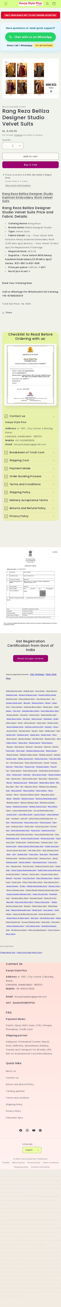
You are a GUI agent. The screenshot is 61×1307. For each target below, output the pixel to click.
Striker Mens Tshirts (14, 719)
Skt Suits (26, 719)
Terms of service (50, 1162)
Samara (35, 731)
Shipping (18, 135)
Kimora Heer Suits (31, 822)
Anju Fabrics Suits (33, 926)
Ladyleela (15, 818)
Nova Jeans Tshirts (39, 774)
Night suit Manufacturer (37, 930)
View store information (18, 185)
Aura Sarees (48, 910)
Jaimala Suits (22, 854)
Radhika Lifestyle (45, 754)
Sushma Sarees (13, 715)
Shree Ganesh (29, 723)
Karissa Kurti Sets (47, 838)
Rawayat (10, 746)
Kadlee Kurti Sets (51, 846)
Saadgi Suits (46, 735)
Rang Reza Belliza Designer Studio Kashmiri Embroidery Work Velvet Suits (27, 197)
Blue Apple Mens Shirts (24, 902)
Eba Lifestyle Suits (51, 882)
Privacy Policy (13, 1111)
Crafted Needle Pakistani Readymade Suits (42, 890)
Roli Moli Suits (37, 739)
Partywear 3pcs (14, 1117)
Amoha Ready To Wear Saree (18, 918)
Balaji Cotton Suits (39, 906)
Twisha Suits (47, 707)
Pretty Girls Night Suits (33, 762)
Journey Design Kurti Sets (17, 850)
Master (9, 798)
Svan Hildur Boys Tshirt (50, 711)
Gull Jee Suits (28, 866)
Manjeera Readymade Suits (46, 798)
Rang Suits (20, 750)
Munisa (9, 782)
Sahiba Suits (50, 731)
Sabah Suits (35, 735)
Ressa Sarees (47, 743)
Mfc (21, 786)
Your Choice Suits (43, 699)
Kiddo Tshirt (29, 826)
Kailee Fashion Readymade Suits (31, 846)
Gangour (24, 874)
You (53, 699)
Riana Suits (23, 743)
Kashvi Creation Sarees (30, 838)
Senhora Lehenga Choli (34, 727)
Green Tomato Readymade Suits (23, 870)
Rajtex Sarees (51, 750)
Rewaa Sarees (34, 743)
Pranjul (46, 762)
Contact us (12, 1077)
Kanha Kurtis (21, 842)
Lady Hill (23, 818)
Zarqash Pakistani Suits (28, 695)
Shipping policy (21, 1167)
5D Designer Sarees (19, 930)
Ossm (9, 774)
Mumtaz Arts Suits (20, 782)
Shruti (20, 723)
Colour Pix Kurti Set (40, 894)
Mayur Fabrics (41, 790)
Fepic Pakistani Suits (44, 878)
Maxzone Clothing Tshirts (29, 794)
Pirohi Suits (18, 766)
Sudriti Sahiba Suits (48, 715)
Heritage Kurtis (45, 858)
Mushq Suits (53, 778)
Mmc (17, 786)
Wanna (47, 703)
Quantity (6, 140)
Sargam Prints (12, 731)
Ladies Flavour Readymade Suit (41, 818)
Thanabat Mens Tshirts (30, 711)
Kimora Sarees (45, 822)
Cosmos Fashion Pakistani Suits (19, 894)
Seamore (48, 727)
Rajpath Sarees (12, 754)
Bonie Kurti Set (50, 898)
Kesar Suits (35, 830)
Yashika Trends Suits (14, 703)
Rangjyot (47, 746)
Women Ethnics (38, 703)
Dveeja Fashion (12, 886)
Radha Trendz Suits (25, 758)
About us (11, 1071)
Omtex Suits (17, 774)
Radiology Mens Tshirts (29, 754)
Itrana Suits (33, 854)
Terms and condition (17, 1097)
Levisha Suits (12, 814)
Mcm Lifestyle (16, 790)
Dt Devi (22, 886)
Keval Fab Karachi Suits (20, 830)
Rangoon (29, 746)
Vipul (8, 707)
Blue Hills (10, 902)
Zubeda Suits (29, 691)
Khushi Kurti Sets (42, 826)
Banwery (27, 906)
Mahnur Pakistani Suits (29, 802)
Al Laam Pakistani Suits (31, 922)
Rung (54, 735)
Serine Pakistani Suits (15, 727)
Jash (14, 854)
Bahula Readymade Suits (21, 910)
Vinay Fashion (16, 707)
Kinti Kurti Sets (17, 822)
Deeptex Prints (54, 886)
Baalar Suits (37, 910)
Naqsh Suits (16, 778)
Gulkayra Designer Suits (44, 866)
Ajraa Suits (45, 922)
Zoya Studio (40, 691)
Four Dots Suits (29, 878)
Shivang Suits (52, 723)
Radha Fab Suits (41, 758)
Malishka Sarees (13, 802)
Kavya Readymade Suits (44, 834)
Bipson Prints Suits (42, 902)
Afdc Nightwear (37, 674)
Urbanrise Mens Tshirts (32, 707)
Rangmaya (38, 746)
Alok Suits (34, 918)
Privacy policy (34, 1162)
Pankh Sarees (16, 770)
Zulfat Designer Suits (14, 691)
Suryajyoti (24, 715)
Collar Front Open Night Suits (29, 952)
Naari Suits (43, 778)
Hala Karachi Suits (40, 862)
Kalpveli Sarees (34, 842)
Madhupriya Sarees (20, 806)
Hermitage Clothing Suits (28, 858)
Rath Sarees (19, 746)
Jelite (9, 854)
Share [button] (9, 312)
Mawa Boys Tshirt (47, 794)
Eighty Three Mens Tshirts (32, 882)
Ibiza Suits (44, 854)
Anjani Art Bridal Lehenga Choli (25, 914)
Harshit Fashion (25, 862)
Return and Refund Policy (20, 1084)
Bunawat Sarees (36, 898)
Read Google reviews (30, 658)
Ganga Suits (34, 874)
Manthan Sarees (27, 798)
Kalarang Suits (47, 842)
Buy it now (30, 164)
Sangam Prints (24, 731)
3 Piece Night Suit (7, 952)
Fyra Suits (17, 878)
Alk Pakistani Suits (47, 918)
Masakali (16, 798)
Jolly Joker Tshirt (34, 850)
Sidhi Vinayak (37, 719)
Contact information (40, 1167)
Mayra (16, 794)
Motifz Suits (33, 782)
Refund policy (18, 1162)
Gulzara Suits (16, 866)
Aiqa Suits (55, 922)
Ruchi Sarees (12, 739)
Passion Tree (30, 766)
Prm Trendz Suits (16, 762)
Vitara (54, 703)
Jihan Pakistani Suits (50, 850)
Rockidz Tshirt (50, 739)
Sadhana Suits (22, 735)
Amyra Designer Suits (47, 914)
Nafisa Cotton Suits (29, 778)
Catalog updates (15, 1091)
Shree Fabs (41, 723)
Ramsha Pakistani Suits (35, 750)
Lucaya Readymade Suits (22, 810)
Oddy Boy (27, 774)
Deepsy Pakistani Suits (15, 890)
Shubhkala (48, 719)
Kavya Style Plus (28, 1159)
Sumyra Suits (34, 715)
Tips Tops (16, 711)
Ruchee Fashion (24, 739)
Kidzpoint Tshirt (17, 826)
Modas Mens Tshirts (46, 782)
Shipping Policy (14, 1104)
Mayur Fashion (28, 790)
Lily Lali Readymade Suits (43, 810)
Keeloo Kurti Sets (48, 830)
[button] (6, 3)
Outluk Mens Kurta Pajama (49, 770)
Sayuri (55, 727)
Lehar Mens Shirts (25, 814)
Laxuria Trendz (39, 814)
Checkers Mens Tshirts (20, 898)
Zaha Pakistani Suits (27, 699)
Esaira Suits (16, 882)
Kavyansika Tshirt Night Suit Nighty (20, 834)
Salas (41, 731)
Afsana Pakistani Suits (15, 926)
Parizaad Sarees (42, 766)
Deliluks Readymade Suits (37, 886)
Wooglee (27, 703)
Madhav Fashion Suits (37, 806)
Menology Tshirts (31, 786)
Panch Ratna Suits (30, 770)
